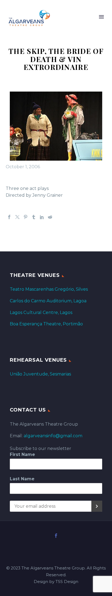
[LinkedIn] (42, 217)
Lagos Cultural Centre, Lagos (41, 312)
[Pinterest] (25, 217)
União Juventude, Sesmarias (40, 374)
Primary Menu (101, 17)
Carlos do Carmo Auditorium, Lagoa (48, 300)
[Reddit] (50, 217)
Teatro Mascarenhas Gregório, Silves (49, 289)
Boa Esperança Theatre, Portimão (46, 323)
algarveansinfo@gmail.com (53, 435)
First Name (22, 454)
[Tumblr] (34, 217)
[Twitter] (17, 217)
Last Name (22, 478)
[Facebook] (9, 217)
